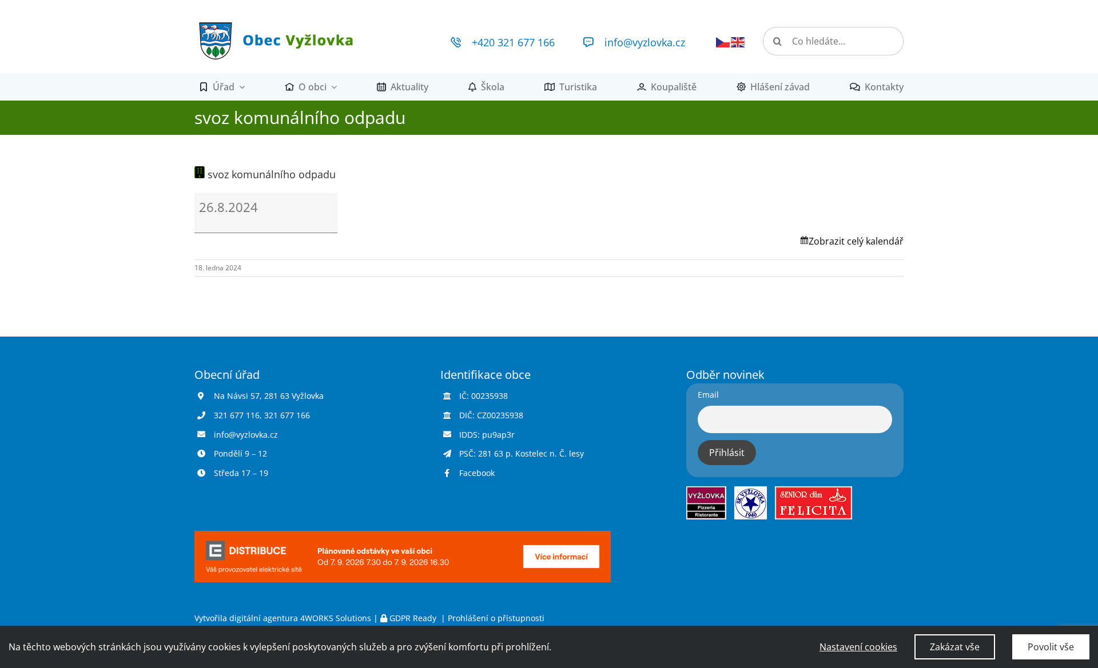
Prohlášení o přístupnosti (496, 618)
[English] (738, 41)
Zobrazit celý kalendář (856, 241)
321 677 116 (237, 415)
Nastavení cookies (858, 647)
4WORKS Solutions (335, 618)
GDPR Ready (413, 618)
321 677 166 (287, 415)
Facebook (477, 472)
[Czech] (723, 41)
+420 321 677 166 (513, 42)
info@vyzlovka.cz (644, 42)
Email (708, 394)
